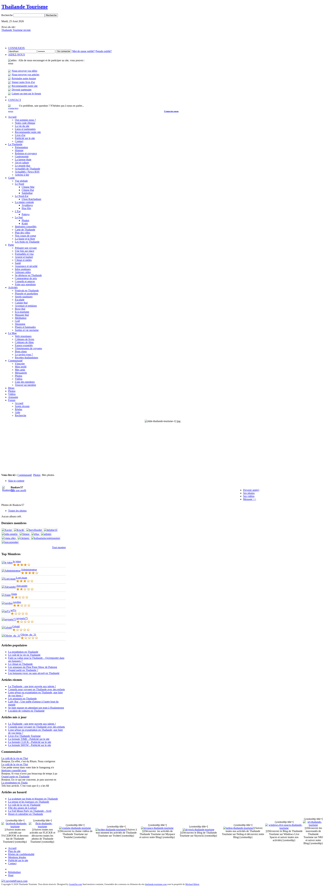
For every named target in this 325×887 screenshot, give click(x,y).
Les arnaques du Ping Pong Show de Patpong (32, 667)
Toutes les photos (17, 510)
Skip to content (16, 480)
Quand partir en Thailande (15, 776)
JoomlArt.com (75, 884)
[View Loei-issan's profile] (8, 578)
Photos (36, 475)
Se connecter (63, 51)
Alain (14, 594)
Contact (12, 863)
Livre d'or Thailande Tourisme (24, 736)
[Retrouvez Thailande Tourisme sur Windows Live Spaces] (284, 828)
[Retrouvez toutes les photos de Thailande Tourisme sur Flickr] (42, 826)
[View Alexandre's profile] (8, 586)
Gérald (16, 626)
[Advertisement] (162, 448)
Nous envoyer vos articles (25, 74)
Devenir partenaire (21, 89)
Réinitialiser (14, 872)
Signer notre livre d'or (23, 82)
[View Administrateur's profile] (11, 570)
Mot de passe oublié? (83, 51)
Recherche (7, 15)
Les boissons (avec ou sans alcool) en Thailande (33, 673)
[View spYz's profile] (6, 611)
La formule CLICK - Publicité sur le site (29, 742)
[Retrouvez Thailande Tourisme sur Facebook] (15, 826)
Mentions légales (17, 857)
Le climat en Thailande (20, 664)
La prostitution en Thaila (14, 782)
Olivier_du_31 (28, 634)
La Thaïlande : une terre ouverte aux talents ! (32, 686)
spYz (13, 610)
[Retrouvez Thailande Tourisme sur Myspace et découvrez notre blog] (157, 828)
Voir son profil (18, 490)
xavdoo (17, 602)
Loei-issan (21, 577)
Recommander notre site (25, 85)
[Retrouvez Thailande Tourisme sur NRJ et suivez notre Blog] (313, 825)
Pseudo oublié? (103, 51)
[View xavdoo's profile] (7, 603)
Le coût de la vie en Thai (14, 758)
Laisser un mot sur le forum (26, 93)
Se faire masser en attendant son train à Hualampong (36, 707)
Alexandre (21, 585)
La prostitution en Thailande (23, 651)
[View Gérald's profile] (6, 627)
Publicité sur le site (18, 860)
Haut (10, 875)
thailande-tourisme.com (156, 884)
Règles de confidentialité (21, 854)
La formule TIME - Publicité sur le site (28, 739)
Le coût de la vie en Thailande (24, 654)
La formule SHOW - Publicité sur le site (29, 745)
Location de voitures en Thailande (26, 710)
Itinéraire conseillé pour (13, 770)
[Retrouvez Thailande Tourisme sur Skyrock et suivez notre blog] (198, 829)
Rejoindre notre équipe (24, 78)
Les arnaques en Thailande (22, 698)
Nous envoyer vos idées (24, 70)
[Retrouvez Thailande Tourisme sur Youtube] (75, 828)
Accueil (12, 848)
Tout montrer (59, 547)
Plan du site (14, 851)
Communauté (24, 475)
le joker (17, 561)
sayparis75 (22, 618)
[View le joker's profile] (7, 562)
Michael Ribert (192, 884)
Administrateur (29, 569)
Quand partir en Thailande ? (23, 670)
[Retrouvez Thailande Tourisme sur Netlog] (238, 828)
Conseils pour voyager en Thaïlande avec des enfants (36, 689)
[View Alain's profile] (6, 595)
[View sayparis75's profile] (8, 619)
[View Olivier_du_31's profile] (11, 635)
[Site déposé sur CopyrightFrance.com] (14, 881)
